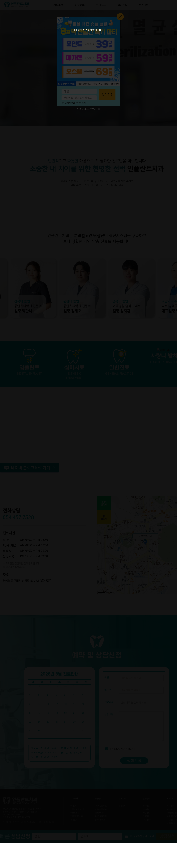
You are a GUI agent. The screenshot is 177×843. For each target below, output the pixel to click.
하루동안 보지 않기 (87, 29)
